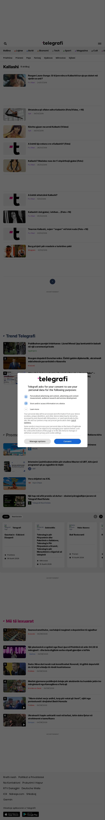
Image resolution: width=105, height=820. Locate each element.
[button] (52, 409)
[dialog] (53, 410)
